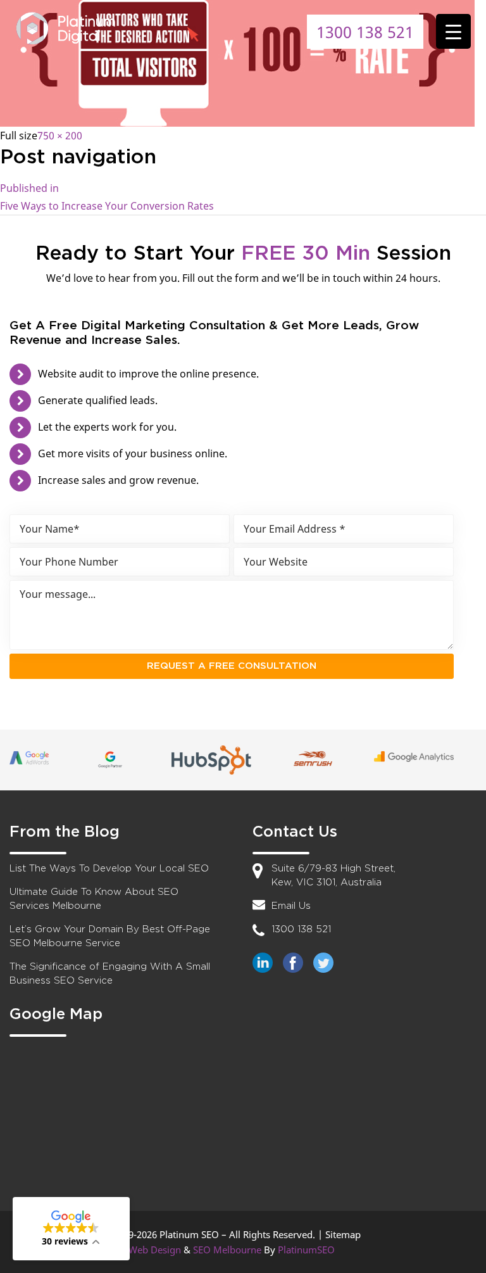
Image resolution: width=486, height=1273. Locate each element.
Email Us (291, 906)
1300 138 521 (365, 31)
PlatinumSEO (306, 1249)
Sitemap (343, 1234)
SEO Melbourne (227, 1249)
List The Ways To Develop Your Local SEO (109, 868)
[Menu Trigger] (453, 31)
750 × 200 (59, 135)
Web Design (154, 1249)
